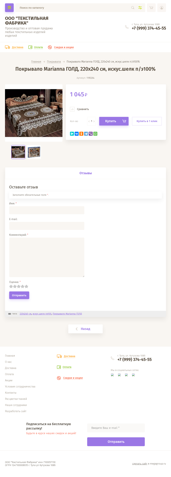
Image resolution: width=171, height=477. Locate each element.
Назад (85, 329)
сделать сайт (139, 463)
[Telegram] (86, 134)
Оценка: (15, 282)
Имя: (13, 203)
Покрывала (54, 61)
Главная (36, 61)
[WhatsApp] (95, 134)
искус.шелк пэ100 (42, 313)
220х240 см (25, 313)
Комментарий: (18, 234)
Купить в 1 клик (147, 121)
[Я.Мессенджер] (72, 134)
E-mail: (13, 219)
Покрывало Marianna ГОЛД (67, 313)
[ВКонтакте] (77, 134)
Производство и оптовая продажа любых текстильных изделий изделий (29, 32)
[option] (33, 113)
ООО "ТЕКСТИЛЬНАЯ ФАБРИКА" (26, 21)
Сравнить (82, 109)
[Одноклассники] (81, 134)
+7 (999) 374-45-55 (149, 28)
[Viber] (91, 134)
